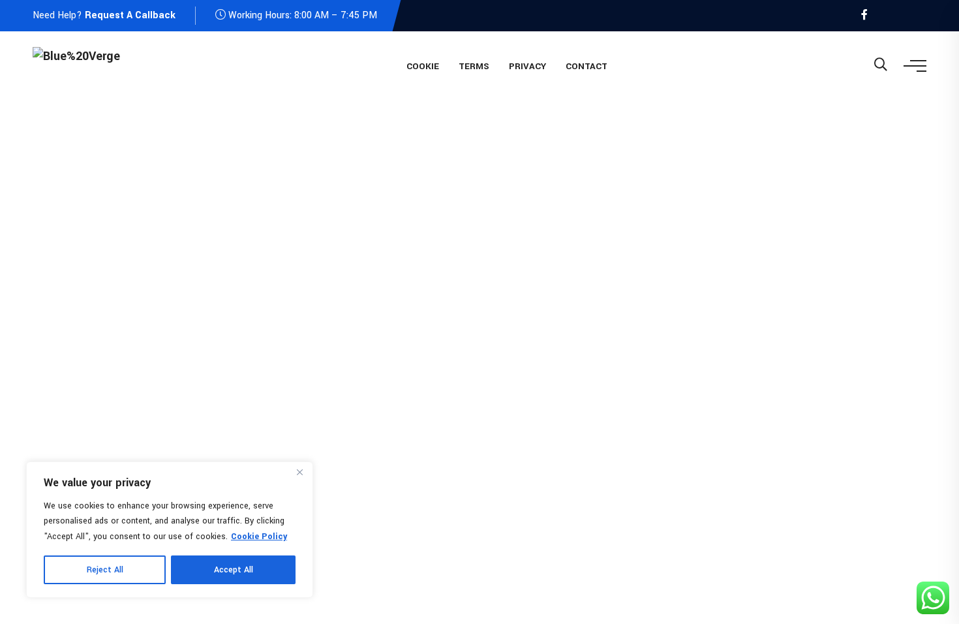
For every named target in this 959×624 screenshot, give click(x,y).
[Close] (299, 472)
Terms (474, 66)
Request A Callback (130, 15)
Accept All (233, 570)
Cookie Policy (259, 536)
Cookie (422, 66)
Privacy (527, 66)
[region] (169, 529)
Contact (586, 66)
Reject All (105, 570)
